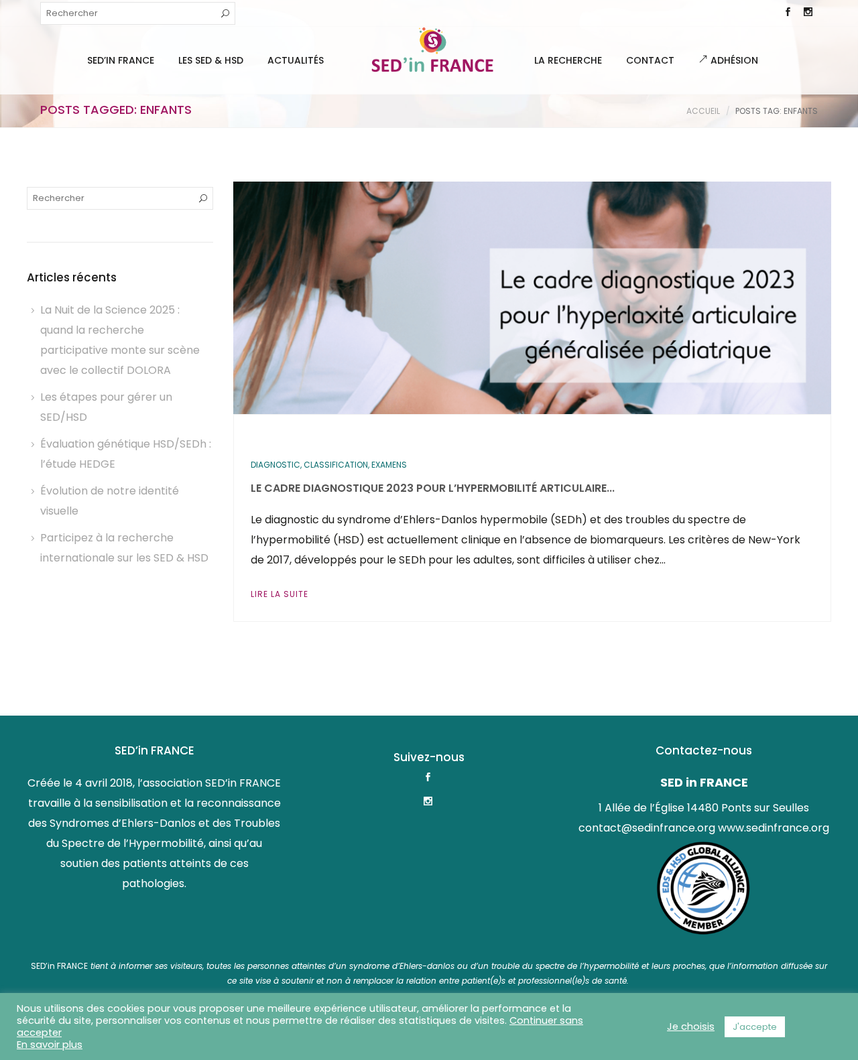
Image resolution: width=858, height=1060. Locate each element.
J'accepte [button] (755, 1026)
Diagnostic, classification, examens (329, 464)
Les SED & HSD (210, 60)
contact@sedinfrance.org (646, 828)
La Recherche (568, 60)
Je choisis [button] (691, 1026)
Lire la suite (279, 594)
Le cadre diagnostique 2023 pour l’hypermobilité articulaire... (433, 488)
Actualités (295, 60)
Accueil (703, 111)
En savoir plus (49, 1045)
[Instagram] (808, 13)
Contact (650, 60)
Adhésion (733, 60)
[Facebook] (788, 13)
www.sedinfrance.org (773, 828)
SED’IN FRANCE (120, 60)
